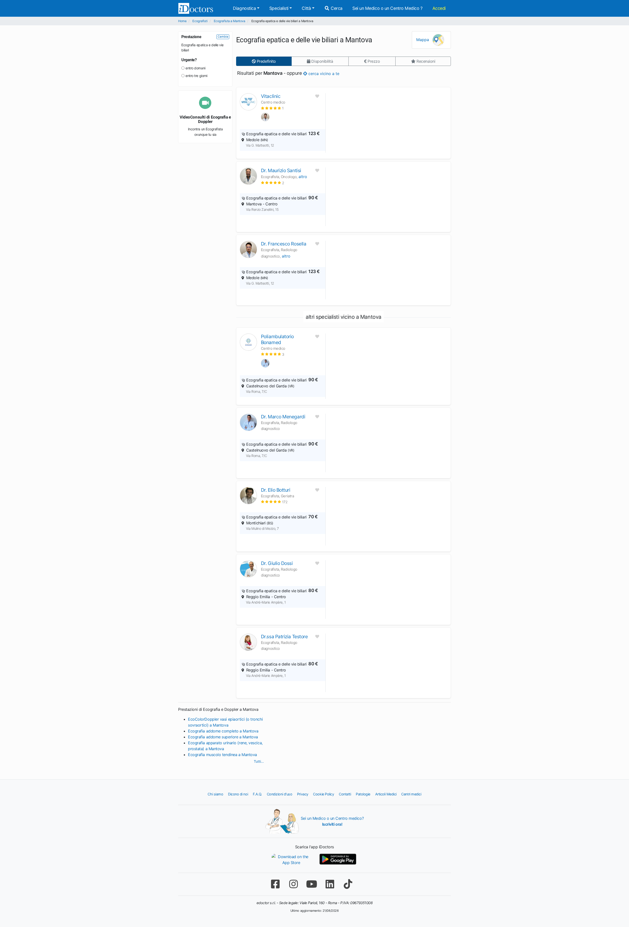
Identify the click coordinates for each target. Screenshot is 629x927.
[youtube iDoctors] (311, 884)
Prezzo (373, 61)
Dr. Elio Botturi (275, 490)
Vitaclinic (271, 96)
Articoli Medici (386, 794)
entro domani (195, 68)
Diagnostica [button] (244, 8)
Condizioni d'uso (279, 794)
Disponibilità (321, 61)
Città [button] (306, 8)
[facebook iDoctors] (275, 884)
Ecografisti (199, 21)
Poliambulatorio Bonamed (277, 339)
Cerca (336, 8)
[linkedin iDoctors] (330, 884)
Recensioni (425, 61)
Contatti (345, 794)
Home (182, 21)
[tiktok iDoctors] (348, 884)
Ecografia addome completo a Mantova (223, 731)
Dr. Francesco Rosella (283, 244)
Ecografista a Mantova (229, 21)
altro (303, 176)
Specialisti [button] (278, 8)
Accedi (439, 8)
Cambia (223, 36)
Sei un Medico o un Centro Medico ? (387, 8)
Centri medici (411, 794)
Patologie (363, 794)
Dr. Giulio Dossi (277, 563)
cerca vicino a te (323, 73)
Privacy (302, 794)
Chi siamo (215, 794)
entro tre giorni (196, 76)
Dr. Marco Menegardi (283, 417)
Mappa (423, 39)
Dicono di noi (238, 794)
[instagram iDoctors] (293, 884)
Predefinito (266, 61)
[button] (272, 108)
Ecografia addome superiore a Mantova (223, 736)
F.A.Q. (257, 794)
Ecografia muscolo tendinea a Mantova (222, 754)
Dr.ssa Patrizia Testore (284, 636)
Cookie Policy (323, 794)
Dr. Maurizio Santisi (281, 170)
